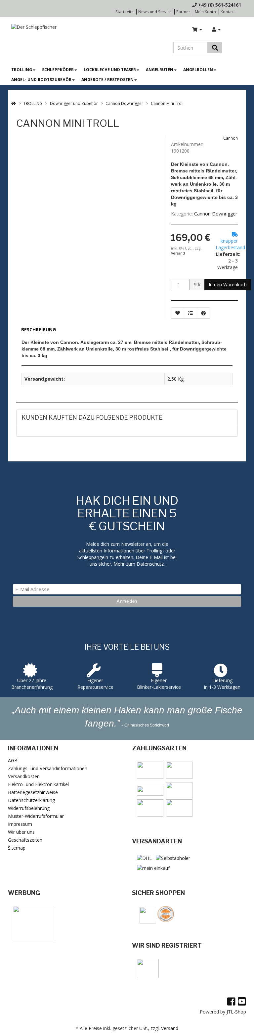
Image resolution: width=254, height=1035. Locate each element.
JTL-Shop (236, 1012)
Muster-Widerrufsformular (36, 816)
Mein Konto (205, 11)
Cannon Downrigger (215, 214)
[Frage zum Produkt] (203, 313)
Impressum (20, 824)
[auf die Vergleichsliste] (190, 313)
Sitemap (16, 848)
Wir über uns (21, 832)
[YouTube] (242, 1001)
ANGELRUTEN (159, 69)
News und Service (155, 11)
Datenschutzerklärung (31, 800)
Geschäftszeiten (25, 840)
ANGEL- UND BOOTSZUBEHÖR (41, 79)
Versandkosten (24, 776)
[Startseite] (13, 103)
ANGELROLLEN (198, 69)
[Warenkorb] (197, 29)
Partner (183, 11)
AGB (13, 760)
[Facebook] (231, 1001)
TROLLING (21, 69)
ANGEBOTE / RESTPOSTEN (107, 79)
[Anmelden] (216, 29)
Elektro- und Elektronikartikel (38, 784)
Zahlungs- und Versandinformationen (47, 768)
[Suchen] (215, 48)
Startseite (124, 11)
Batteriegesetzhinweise (33, 792)
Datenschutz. (151, 564)
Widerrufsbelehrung (29, 808)
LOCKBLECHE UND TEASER (110, 69)
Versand (178, 253)
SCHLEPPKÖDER (58, 69)
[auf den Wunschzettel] (177, 313)
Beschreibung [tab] (38, 329)
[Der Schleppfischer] (32, 27)
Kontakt (228, 11)
